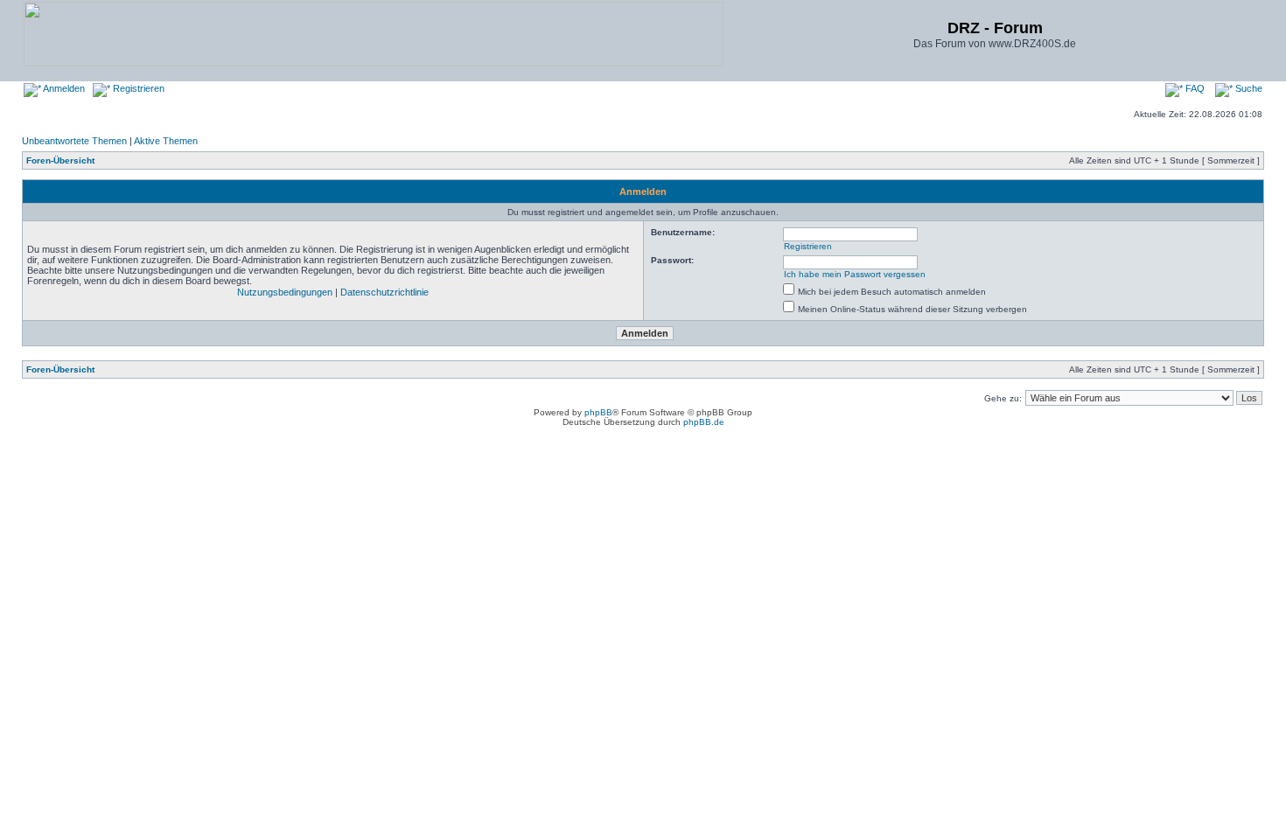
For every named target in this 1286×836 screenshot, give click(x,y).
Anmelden (63, 88)
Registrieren (137, 88)
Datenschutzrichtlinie (384, 292)
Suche (1247, 88)
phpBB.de (703, 422)
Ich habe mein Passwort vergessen (855, 274)
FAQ (1194, 88)
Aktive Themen (166, 141)
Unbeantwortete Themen (74, 141)
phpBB (598, 412)
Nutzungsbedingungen (284, 292)
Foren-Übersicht (60, 160)
